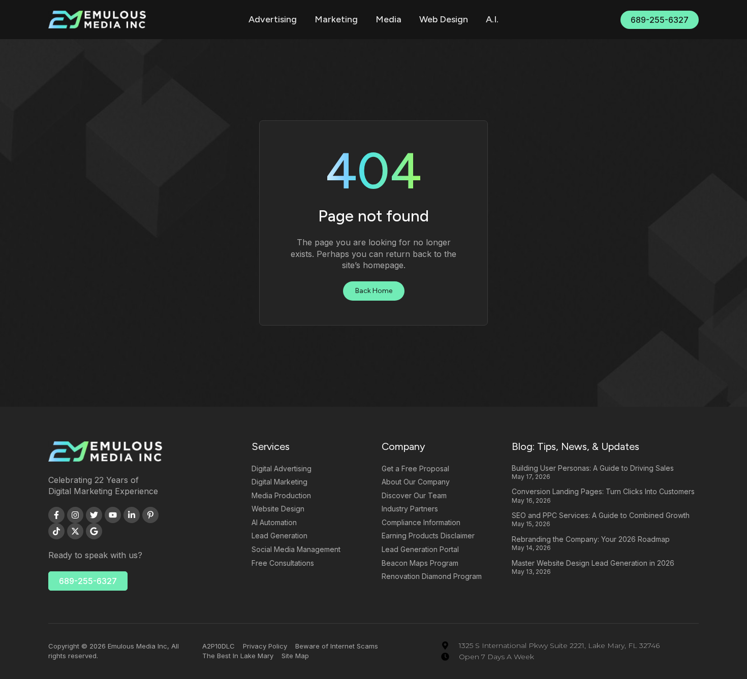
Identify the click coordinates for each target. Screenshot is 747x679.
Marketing (336, 19)
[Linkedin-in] (131, 515)
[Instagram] (75, 515)
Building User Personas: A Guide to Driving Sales (593, 468)
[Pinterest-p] (150, 515)
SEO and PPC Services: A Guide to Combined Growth (601, 515)
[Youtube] (113, 515)
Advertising (272, 19)
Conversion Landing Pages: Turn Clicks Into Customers (603, 491)
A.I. (492, 19)
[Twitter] (94, 515)
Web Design (443, 19)
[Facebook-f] (56, 515)
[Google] (94, 531)
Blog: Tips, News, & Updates (575, 446)
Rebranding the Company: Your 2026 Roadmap (591, 539)
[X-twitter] (75, 531)
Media (388, 19)
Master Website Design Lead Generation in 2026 (593, 563)
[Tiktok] (56, 531)
